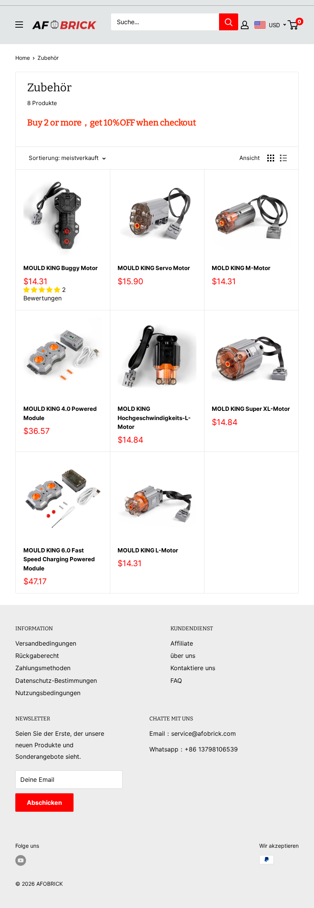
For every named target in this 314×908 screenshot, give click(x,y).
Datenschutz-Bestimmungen (56, 680)
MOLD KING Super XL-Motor (251, 408)
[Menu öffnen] (19, 24)
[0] (293, 25)
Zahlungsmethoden (42, 668)
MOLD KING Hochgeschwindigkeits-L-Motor (154, 417)
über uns (182, 655)
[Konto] (245, 25)
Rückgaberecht (37, 655)
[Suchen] (228, 21)
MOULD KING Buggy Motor (60, 268)
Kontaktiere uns (192, 668)
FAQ (176, 680)
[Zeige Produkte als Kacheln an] (270, 158)
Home (22, 57)
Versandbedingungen (45, 643)
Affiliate (181, 643)
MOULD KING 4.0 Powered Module (60, 413)
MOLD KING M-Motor (241, 268)
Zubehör (48, 57)
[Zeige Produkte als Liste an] (283, 158)
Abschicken (44, 802)
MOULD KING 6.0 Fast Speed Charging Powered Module (59, 559)
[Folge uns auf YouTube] (20, 860)
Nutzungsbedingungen (47, 693)
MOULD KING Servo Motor (154, 268)
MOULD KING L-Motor (148, 550)
